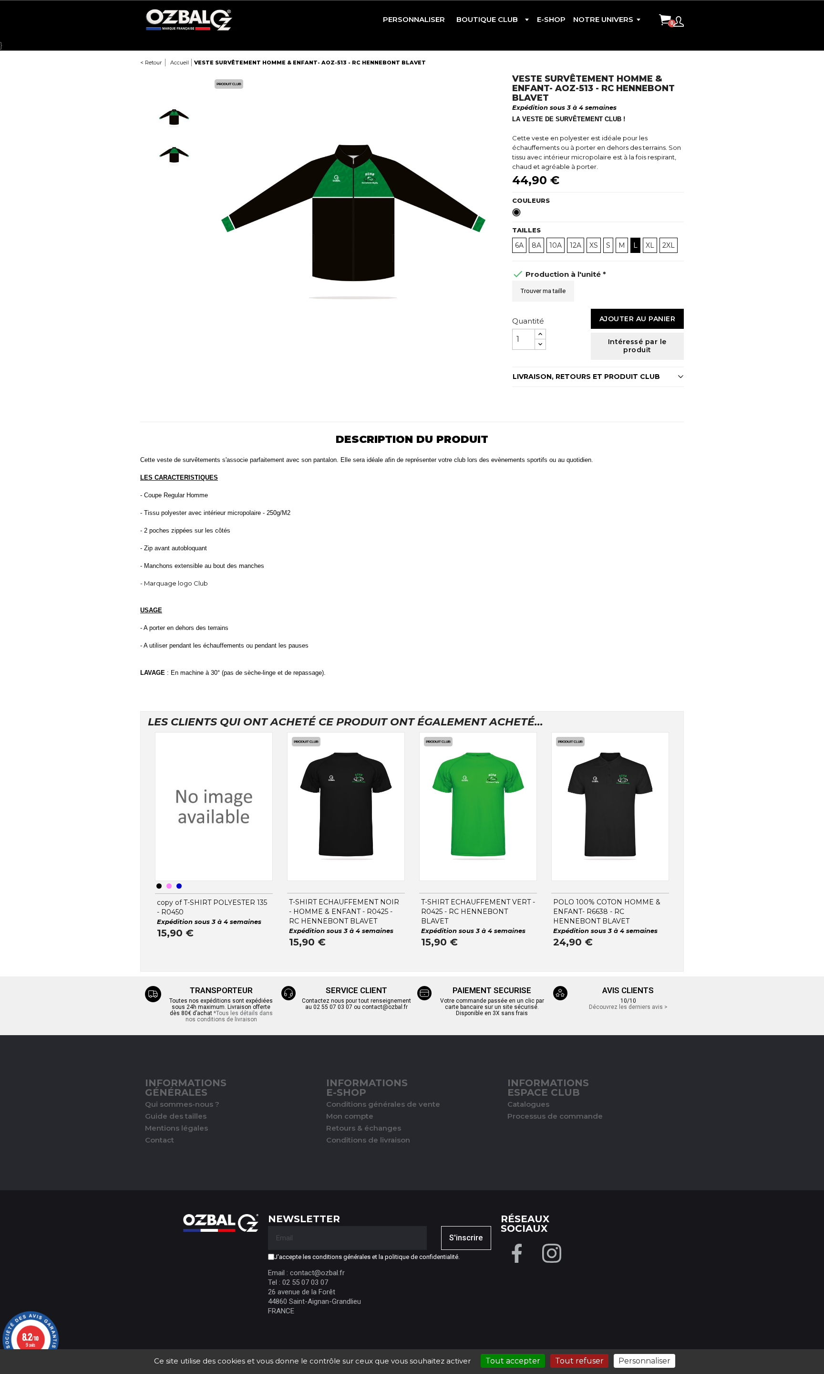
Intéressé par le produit (637, 346)
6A (519, 245)
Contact (159, 1139)
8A (536, 245)
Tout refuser (579, 1360)
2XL (668, 245)
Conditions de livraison (368, 1139)
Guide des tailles (175, 1116)
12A (575, 245)
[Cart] (665, 20)
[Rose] (169, 886)
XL (650, 245)
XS (593, 245)
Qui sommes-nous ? (182, 1104)
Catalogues (528, 1104)
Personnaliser (644, 1360)
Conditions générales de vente (383, 1104)
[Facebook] (517, 1252)
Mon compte (349, 1116)
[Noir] (159, 886)
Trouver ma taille (543, 290)
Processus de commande (555, 1116)
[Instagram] (552, 1252)
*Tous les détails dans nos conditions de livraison (229, 1016)
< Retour (151, 62)
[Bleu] (179, 886)
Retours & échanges (363, 1128)
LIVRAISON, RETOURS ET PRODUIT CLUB (586, 376)
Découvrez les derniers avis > (628, 1007)
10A (555, 245)
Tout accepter (512, 1360)
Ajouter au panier (637, 319)
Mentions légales (176, 1128)
